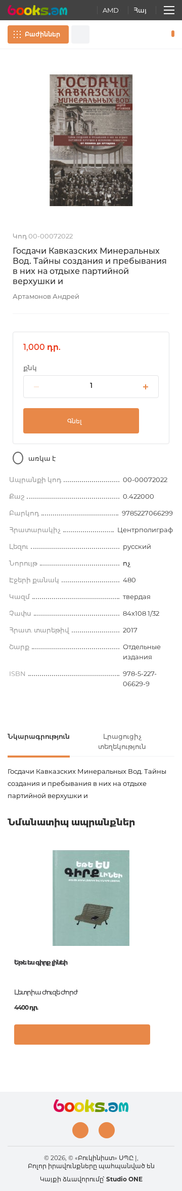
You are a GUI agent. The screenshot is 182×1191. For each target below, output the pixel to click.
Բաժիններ (42, 34)
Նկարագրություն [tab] (39, 736)
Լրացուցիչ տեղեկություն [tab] (122, 741)
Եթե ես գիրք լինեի (40, 962)
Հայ (140, 10)
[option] (91, 140)
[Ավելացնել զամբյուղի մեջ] (82, 1034)
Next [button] (169, 923)
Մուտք (141, 34)
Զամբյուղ (170, 34)
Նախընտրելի (155, 34)
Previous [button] (13, 923)
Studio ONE (124, 1179)
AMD (111, 10)
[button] (164, 1039)
